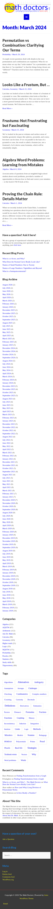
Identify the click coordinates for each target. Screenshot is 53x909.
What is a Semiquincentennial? (14, 271)
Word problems (10, 760)
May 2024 (6, 370)
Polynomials (21, 742)
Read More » (7, 108)
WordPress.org (8, 880)
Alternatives (23, 682)
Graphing (20, 718)
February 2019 (8, 570)
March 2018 (7, 604)
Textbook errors (10, 754)
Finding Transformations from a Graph (31, 776)
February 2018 (8, 608)
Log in (5, 871)
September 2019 (8, 547)
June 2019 (6, 557)
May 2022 (6, 446)
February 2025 (8, 342)
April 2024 (6, 373)
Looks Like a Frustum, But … (26, 84)
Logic (4, 646)
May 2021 (6, 484)
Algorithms (8, 682)
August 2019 (7, 551)
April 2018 (6, 601)
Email (5, 904)
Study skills (6, 662)
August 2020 (7, 513)
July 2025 (6, 326)
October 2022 (7, 430)
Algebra (5, 169)
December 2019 (8, 538)
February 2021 (8, 494)
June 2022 (6, 443)
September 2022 (8, 434)
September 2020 (8, 509)
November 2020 (8, 503)
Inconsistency (9, 724)
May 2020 (6, 522)
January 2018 (7, 611)
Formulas (30, 712)
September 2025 (8, 320)
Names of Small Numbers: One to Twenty (18, 265)
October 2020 (7, 506)
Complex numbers (39, 694)
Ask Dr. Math (7, 634)
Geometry (14, 89)
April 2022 (6, 449)
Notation (31, 735)
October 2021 (7, 468)
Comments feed (8, 877)
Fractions (42, 712)
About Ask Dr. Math (10, 815)
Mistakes (8, 735)
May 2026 (6, 294)
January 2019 (7, 573)
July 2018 (6, 592)
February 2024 (8, 380)
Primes (32, 742)
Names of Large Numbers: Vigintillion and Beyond (22, 268)
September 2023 (8, 396)
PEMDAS (8, 741)
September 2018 (8, 585)
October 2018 (7, 582)
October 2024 (7, 354)
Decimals (31, 700)
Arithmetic (6, 631)
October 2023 (7, 392)
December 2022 (8, 424)
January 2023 (7, 421)
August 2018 (7, 589)
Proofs (7, 748)
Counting (7, 700)
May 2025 (6, 332)
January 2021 (7, 497)
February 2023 (8, 418)
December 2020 (8, 500)
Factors (7, 712)
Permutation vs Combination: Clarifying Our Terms (23, 45)
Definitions (10, 705)
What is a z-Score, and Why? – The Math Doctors (21, 782)
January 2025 (7, 345)
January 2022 (7, 459)
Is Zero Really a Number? (26, 793)
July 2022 (6, 440)
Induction (22, 724)
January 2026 (7, 307)
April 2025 (6, 335)
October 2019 (7, 544)
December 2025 (8, 310)
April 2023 (6, 411)
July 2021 (6, 478)
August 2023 (7, 399)
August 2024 (7, 361)
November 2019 (8, 541)
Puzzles (5, 656)
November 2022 (8, 427)
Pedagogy (43, 735)
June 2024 (6, 367)
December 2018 (8, 576)
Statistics (5, 659)
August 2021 (7, 475)
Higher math (7, 643)
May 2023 (6, 408)
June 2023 (6, 405)
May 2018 (6, 598)
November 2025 (8, 313)
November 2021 (8, 465)
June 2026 (6, 291)
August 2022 (7, 437)
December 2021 (8, 462)
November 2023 (8, 389)
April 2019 (6, 563)
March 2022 (7, 453)
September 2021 (8, 472)
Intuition (7, 729)
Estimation (37, 706)
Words (23, 760)
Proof (42, 741)
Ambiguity (39, 682)
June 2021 (6, 481)
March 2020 (7, 528)
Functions (8, 718)
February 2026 (8, 304)
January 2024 (7, 383)
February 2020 (8, 532)
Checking (8, 694)
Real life (18, 748)
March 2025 (7, 339)
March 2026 (7, 301)
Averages (21, 688)
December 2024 (8, 348)
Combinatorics (22, 694)
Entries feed (7, 874)
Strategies (31, 748)
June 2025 (6, 329)
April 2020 (6, 525)
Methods (37, 729)
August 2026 (7, 285)
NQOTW (5, 650)
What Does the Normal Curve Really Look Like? (21, 262)
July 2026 (6, 288)
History (32, 718)
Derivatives (24, 706)
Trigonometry (7, 665)
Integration (34, 724)
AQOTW (5, 627)
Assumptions (8, 688)
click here (17, 245)
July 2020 (6, 516)
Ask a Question (8, 839)
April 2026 (6, 297)
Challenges (32, 688)
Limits (17, 729)
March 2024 (7, 377)
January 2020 (7, 535)
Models (20, 735)
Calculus (5, 89)
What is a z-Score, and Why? (13, 259)
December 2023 (8, 386)
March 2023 (7, 414)
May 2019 (6, 560)
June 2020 (6, 519)
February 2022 (8, 456)
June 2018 (6, 595)
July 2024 (6, 364)
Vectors (24, 754)
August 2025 (7, 323)
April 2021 (6, 487)
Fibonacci (17, 712)
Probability (6, 54)
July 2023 (6, 402)
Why (34, 754)
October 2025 (7, 316)
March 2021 (7, 491)
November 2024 (8, 351)
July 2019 (6, 554)
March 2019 (7, 566)
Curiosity (19, 700)
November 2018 (8, 579)
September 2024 (8, 358)
